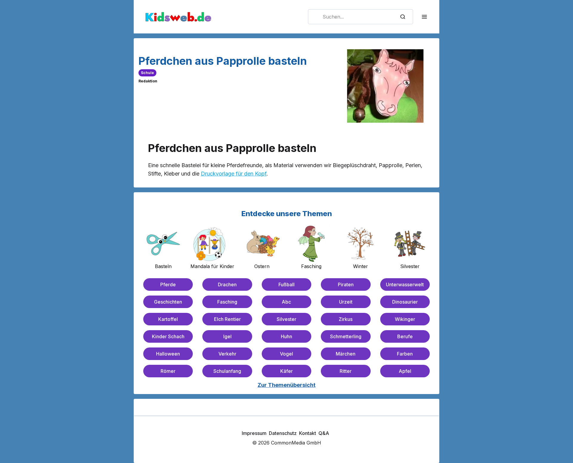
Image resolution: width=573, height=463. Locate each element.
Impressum (254, 433)
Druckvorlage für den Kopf (234, 173)
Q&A (323, 433)
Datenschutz (283, 433)
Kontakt (307, 433)
